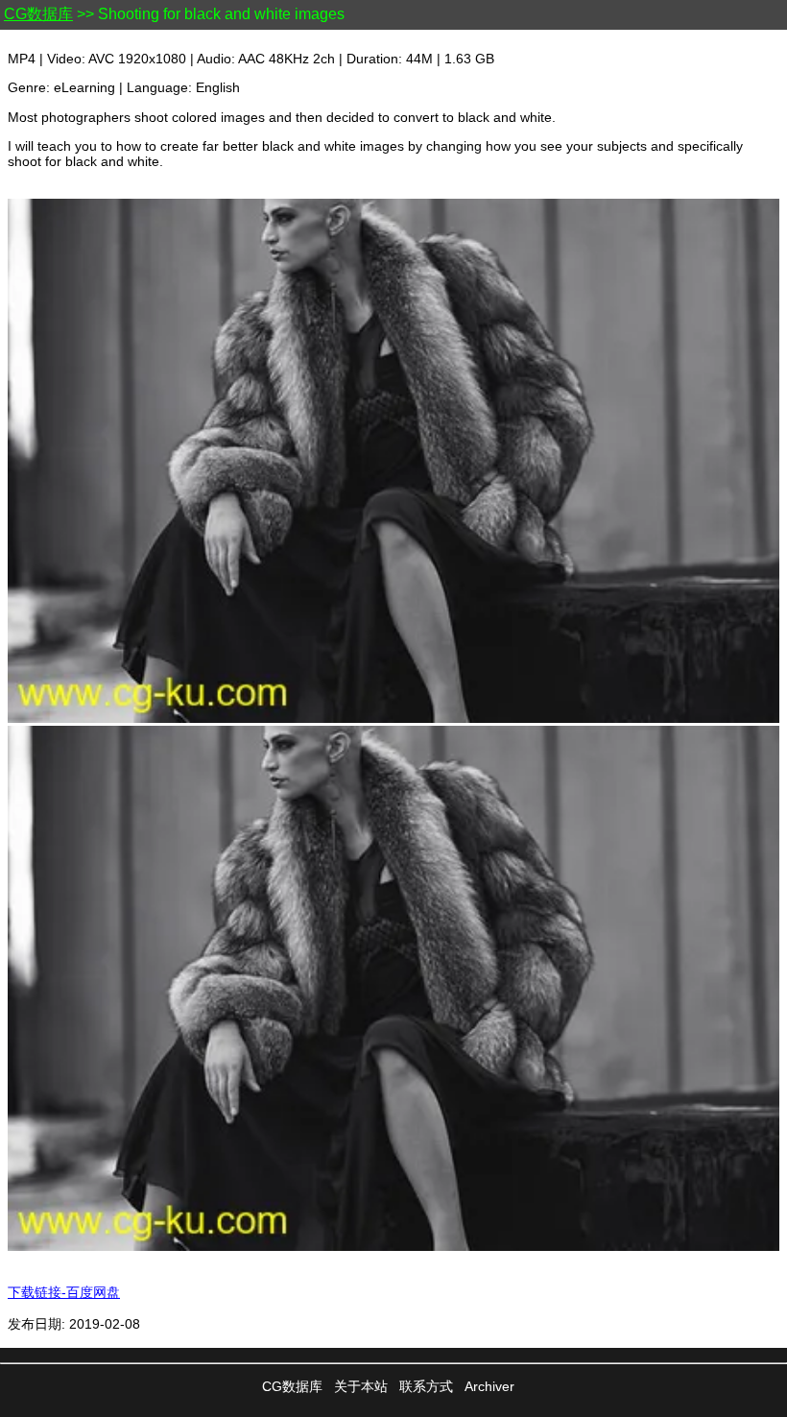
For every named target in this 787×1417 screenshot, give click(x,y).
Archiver (489, 1386)
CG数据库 (38, 14)
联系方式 (426, 1386)
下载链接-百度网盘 (64, 1292)
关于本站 (361, 1386)
